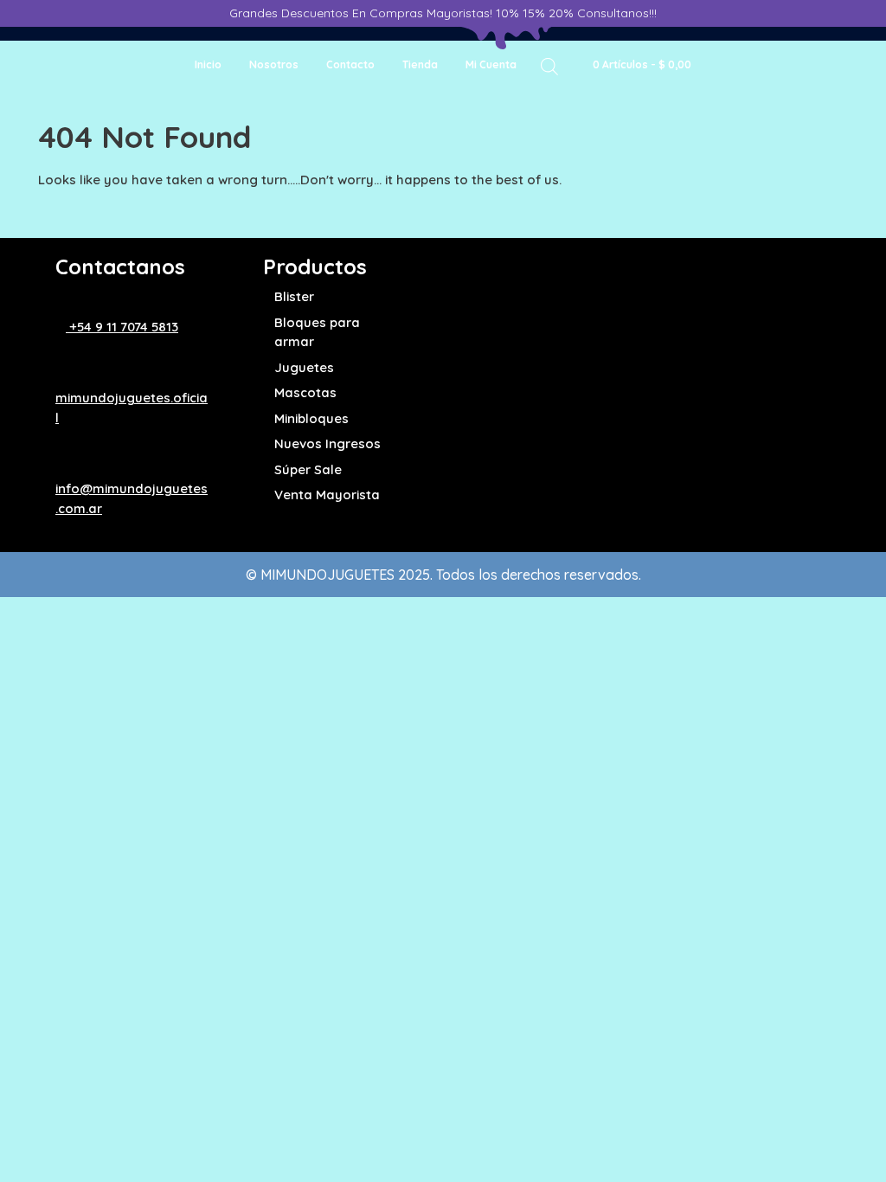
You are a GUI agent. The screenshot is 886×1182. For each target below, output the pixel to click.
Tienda (420, 64)
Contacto (350, 64)
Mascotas (305, 392)
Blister (294, 296)
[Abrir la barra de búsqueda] (549, 66)
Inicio (208, 64)
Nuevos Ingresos (327, 443)
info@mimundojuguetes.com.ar (131, 498)
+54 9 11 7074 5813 (122, 326)
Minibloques (311, 418)
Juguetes (304, 367)
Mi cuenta (491, 64)
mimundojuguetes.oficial (131, 407)
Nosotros (274, 64)
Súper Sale (308, 469)
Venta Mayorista (327, 494)
